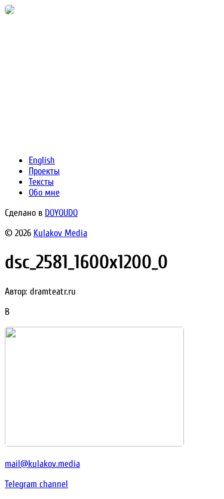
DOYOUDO (61, 212)
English (42, 160)
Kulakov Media (60, 233)
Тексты (41, 181)
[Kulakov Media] (9, 11)
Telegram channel (36, 484)
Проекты (44, 171)
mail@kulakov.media (42, 463)
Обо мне (44, 192)
